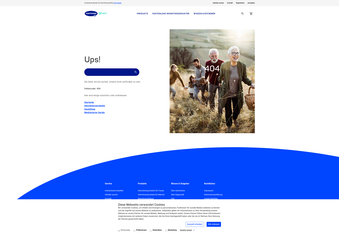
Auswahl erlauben (194, 224)
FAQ (172, 199)
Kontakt (230, 3)
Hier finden (117, 3)
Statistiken (157, 230)
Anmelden (251, 3)
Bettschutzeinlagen (146, 199)
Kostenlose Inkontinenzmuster (171, 13)
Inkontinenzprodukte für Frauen (151, 191)
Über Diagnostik (177, 195)
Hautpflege (89, 109)
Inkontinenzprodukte (94, 105)
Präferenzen (141, 230)
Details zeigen (186, 230)
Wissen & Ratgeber (204, 13)
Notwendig (125, 230)
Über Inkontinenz (178, 191)
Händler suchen (218, 3)
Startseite (89, 102)
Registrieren (240, 3)
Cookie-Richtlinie (211, 199)
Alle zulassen (214, 224)
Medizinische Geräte (94, 112)
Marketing (172, 230)
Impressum (208, 191)
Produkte (142, 13)
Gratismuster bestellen (114, 191)
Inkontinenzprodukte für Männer (151, 195)
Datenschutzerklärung (213, 195)
